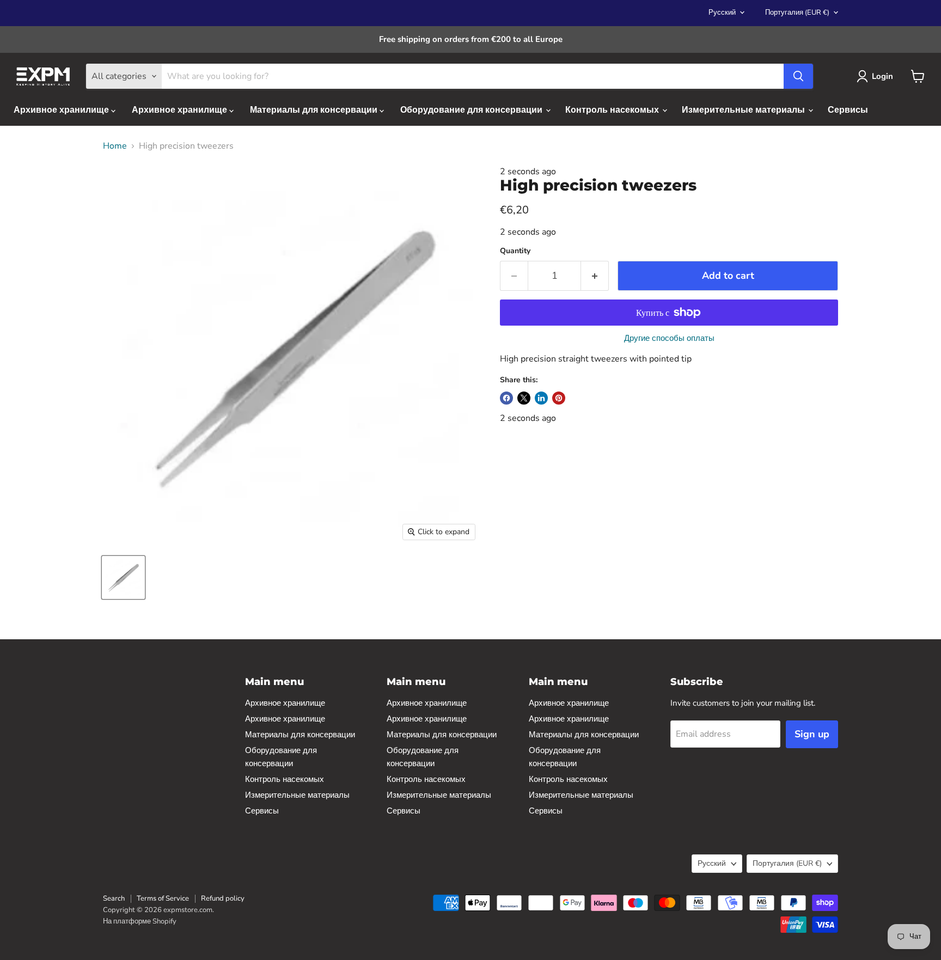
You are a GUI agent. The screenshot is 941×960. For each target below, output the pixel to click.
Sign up (812, 734)
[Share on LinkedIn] (541, 398)
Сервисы (848, 110)
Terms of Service (163, 898)
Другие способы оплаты (669, 338)
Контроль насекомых (613, 110)
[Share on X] (523, 398)
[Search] (798, 76)
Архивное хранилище (62, 110)
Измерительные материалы (744, 110)
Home (115, 146)
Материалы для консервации (315, 110)
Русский (722, 12)
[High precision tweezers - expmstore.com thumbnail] (123, 577)
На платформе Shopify (139, 921)
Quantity (515, 251)
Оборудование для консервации (472, 110)
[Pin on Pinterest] (558, 398)
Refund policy (223, 898)
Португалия (797, 12)
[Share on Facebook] (506, 398)
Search (114, 898)
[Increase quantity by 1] (595, 276)
